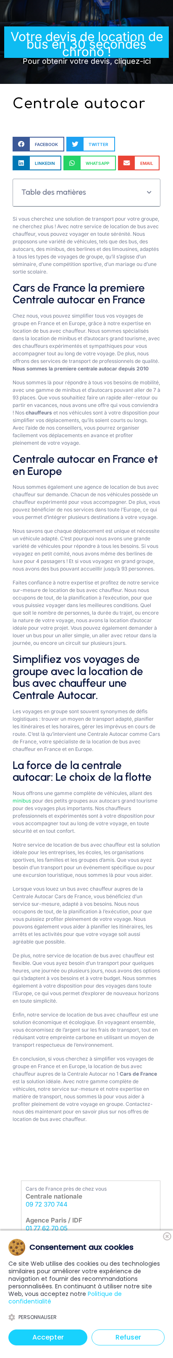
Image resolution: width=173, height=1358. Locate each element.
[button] (38, 144)
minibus (22, 801)
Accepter (48, 1337)
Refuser (128, 1337)
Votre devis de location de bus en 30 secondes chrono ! (86, 47)
